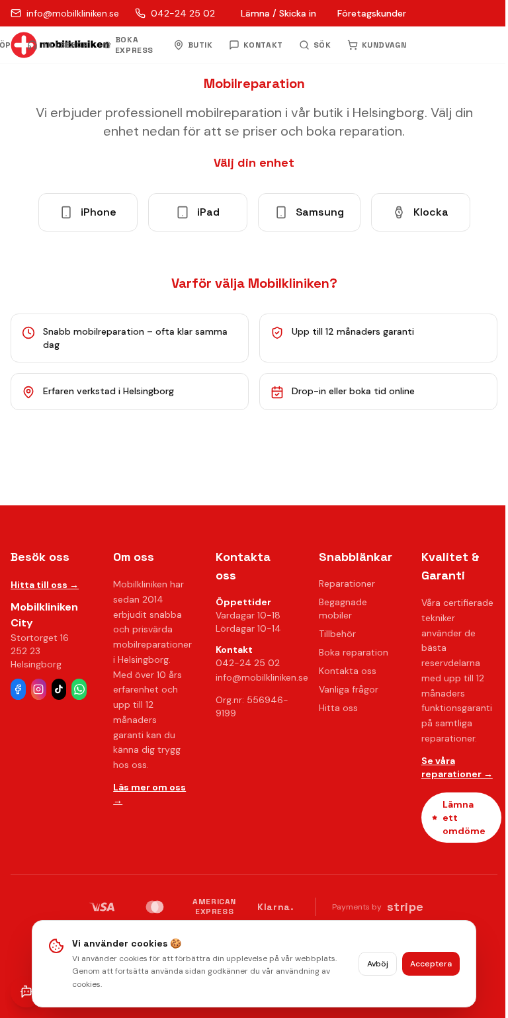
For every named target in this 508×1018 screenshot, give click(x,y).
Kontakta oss (347, 671)
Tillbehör (337, 634)
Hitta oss (338, 708)
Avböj (377, 963)
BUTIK (200, 45)
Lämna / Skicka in (278, 13)
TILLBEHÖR (65, 45)
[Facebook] (18, 689)
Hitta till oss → (45, 585)
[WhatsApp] (79, 689)
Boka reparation (353, 652)
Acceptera (431, 963)
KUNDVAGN (384, 45)
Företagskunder (371, 13)
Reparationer (347, 583)
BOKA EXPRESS (134, 45)
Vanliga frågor (348, 689)
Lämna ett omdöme (464, 817)
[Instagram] (38, 689)
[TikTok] (59, 689)
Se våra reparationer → (457, 767)
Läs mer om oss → (149, 793)
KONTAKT (263, 45)
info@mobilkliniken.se (262, 677)
